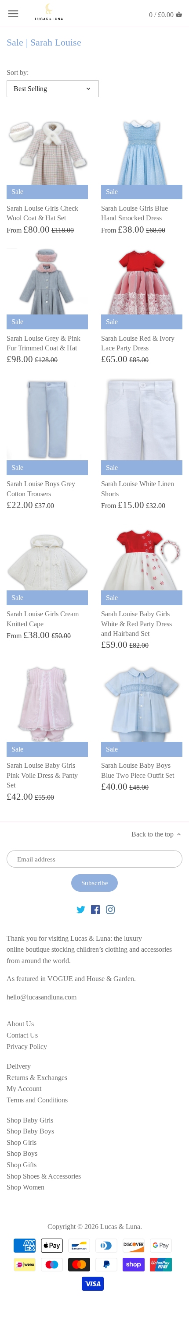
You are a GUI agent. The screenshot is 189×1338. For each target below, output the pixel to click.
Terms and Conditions (37, 1100)
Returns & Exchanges (37, 1077)
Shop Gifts (21, 1165)
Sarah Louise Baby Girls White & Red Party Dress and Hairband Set (136, 623)
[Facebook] (95, 909)
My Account (24, 1088)
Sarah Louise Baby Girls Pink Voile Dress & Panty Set (42, 775)
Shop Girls (21, 1142)
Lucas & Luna (120, 1226)
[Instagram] (110, 909)
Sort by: (18, 72)
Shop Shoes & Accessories (44, 1176)
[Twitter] (80, 909)
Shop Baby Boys (30, 1131)
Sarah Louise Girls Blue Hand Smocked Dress (134, 213)
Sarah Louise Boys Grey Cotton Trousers (41, 488)
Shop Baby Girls (30, 1120)
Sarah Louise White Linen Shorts (137, 488)
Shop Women (25, 1187)
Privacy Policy (27, 1046)
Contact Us (22, 1035)
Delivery (19, 1066)
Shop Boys (22, 1153)
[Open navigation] (13, 13)
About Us (20, 1023)
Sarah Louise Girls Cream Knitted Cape (43, 618)
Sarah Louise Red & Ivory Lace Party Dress (137, 343)
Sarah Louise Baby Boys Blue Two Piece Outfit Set (137, 770)
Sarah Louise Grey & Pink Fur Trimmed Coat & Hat (43, 343)
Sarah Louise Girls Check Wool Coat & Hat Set (42, 213)
